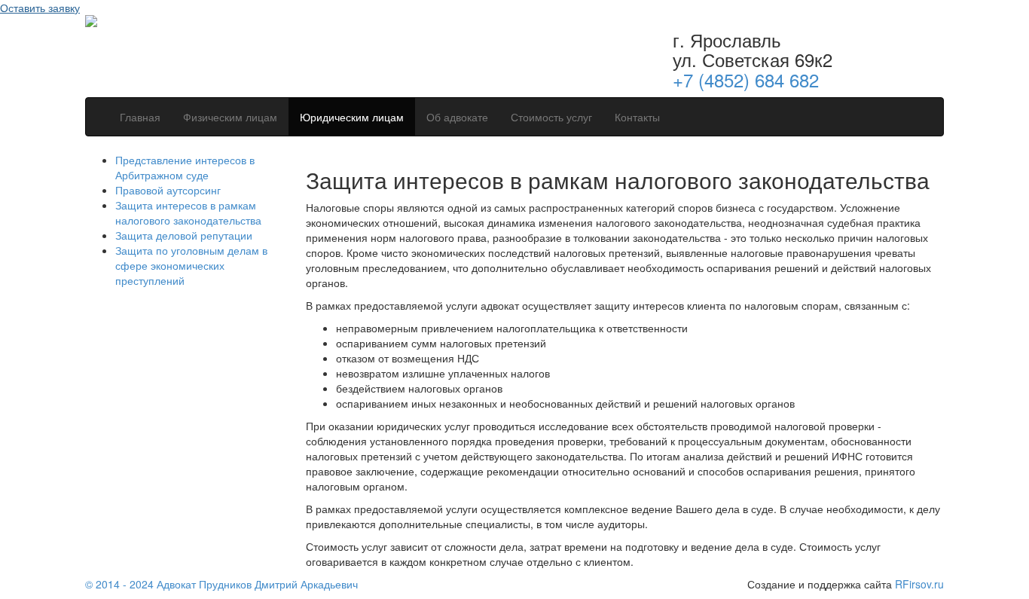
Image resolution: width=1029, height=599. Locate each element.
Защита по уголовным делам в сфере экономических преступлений (191, 265)
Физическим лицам (230, 116)
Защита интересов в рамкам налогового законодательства (188, 212)
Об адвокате (457, 116)
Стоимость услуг (551, 116)
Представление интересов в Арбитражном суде (185, 167)
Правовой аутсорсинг (168, 189)
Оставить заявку (40, 7)
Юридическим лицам (352, 116)
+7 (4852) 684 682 (746, 79)
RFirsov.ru (919, 583)
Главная (140, 116)
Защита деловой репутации (183, 235)
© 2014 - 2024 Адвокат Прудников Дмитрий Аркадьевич (221, 583)
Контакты (637, 116)
